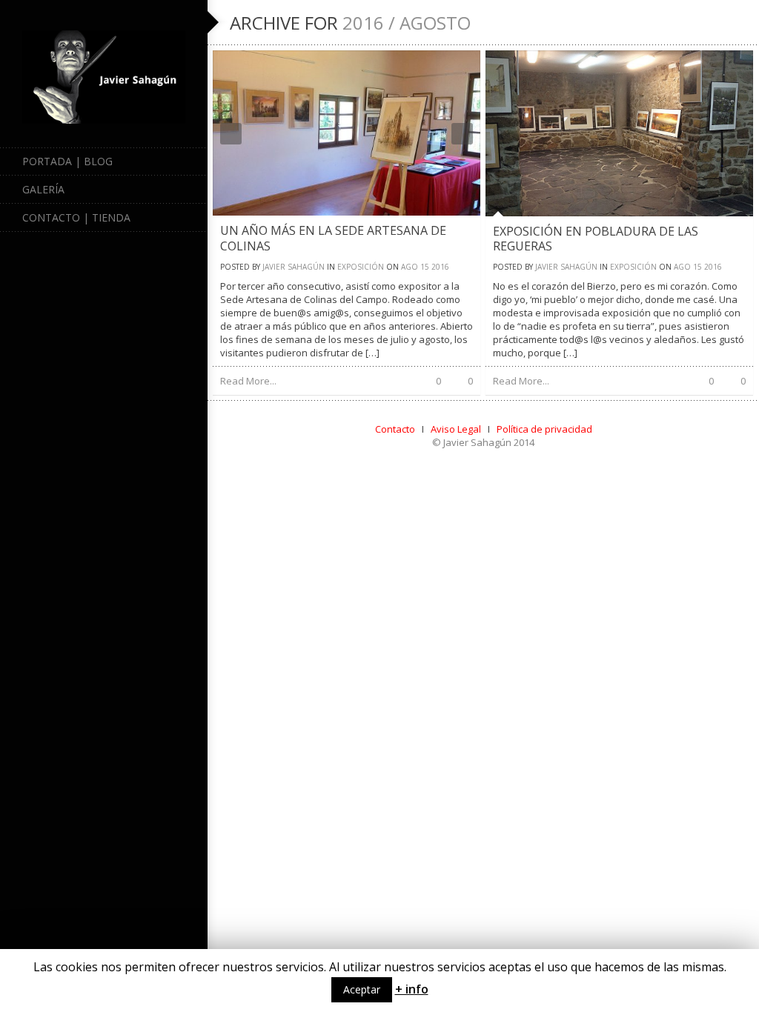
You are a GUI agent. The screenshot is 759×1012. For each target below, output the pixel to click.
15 (424, 267)
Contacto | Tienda (76, 217)
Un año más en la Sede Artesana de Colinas (333, 238)
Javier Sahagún (293, 267)
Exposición (360, 267)
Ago (409, 267)
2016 (440, 267)
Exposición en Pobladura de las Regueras (595, 239)
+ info (411, 989)
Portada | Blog (67, 161)
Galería (43, 189)
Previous (231, 133)
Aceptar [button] (361, 989)
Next (462, 133)
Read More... (248, 380)
